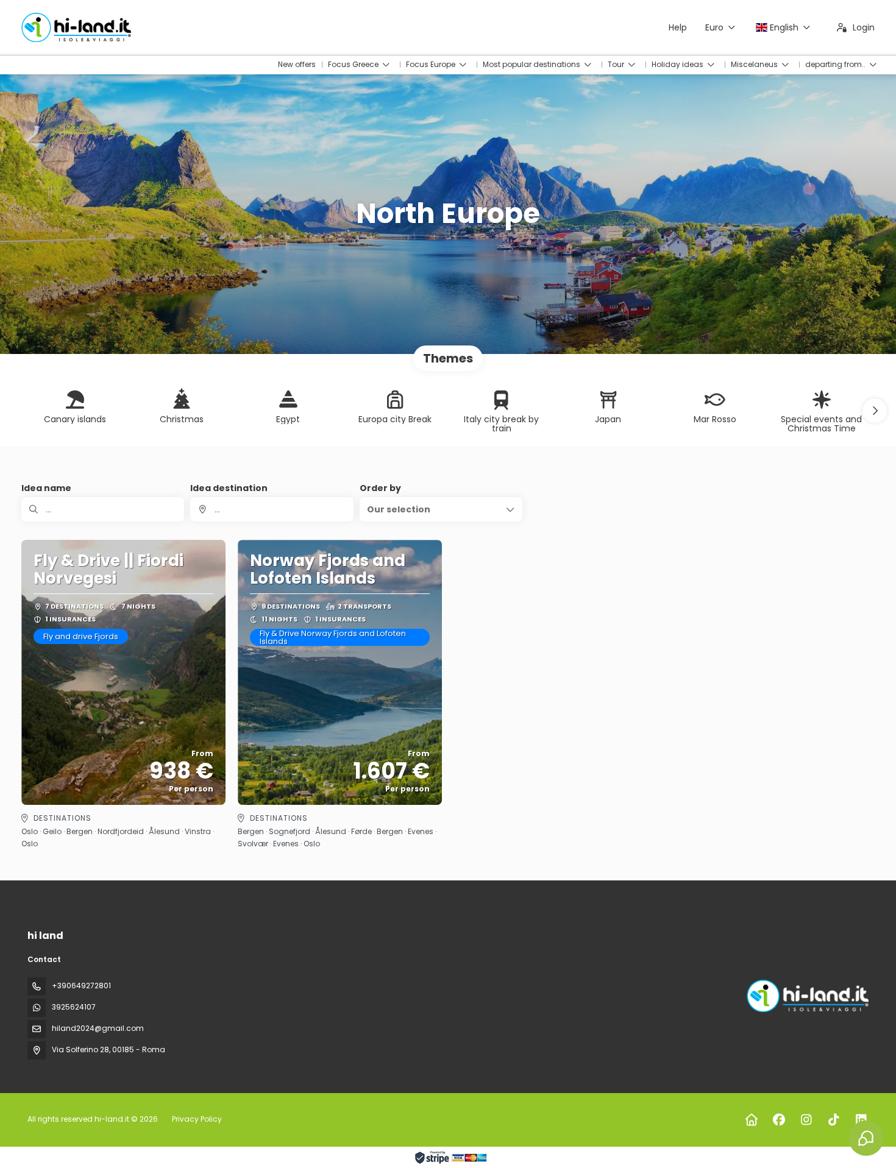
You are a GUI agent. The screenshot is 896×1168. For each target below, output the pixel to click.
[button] (874, 410)
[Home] (751, 1119)
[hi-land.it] (806, 996)
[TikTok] (833, 1119)
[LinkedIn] (861, 1119)
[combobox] (271, 509)
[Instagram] (806, 1119)
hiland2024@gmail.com (98, 1028)
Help (678, 27)
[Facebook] (778, 1119)
